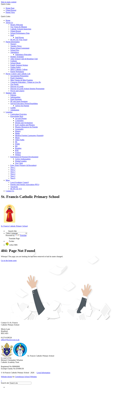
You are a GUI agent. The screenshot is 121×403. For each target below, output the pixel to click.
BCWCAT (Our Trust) (18, 40)
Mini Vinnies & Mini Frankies (21, 80)
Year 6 (12, 178)
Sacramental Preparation (19, 76)
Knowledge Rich (16, 116)
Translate (23, 235)
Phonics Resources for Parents (26, 127)
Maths (17, 133)
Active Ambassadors (22, 159)
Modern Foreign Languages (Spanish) (29, 135)
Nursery (13, 44)
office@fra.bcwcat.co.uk (10, 340)
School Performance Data (20, 33)
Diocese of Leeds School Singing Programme (27, 89)
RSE (17, 150)
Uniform (13, 61)
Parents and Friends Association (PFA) (24, 185)
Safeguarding (15, 97)
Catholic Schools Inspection (20, 29)
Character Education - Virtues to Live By (25, 82)
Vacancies (14, 187)
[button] (11, 16)
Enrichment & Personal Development (24, 157)
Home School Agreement (19, 48)
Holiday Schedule (17, 57)
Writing (18, 155)
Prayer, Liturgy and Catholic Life (18, 74)
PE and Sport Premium (19, 101)
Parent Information (13, 42)
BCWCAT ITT (16, 189)
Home (8, 20)
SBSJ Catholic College (19, 69)
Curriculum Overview (18, 114)
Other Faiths (19, 140)
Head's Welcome (16, 25)
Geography (19, 129)
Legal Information (43, 373)
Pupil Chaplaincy (16, 78)
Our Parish (14, 84)
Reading (18, 148)
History (18, 131)
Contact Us (10, 191)
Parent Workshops (17, 72)
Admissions (14, 110)
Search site (5, 383)
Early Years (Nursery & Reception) (23, 165)
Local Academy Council (19, 182)
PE (16, 142)
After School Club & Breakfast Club (24, 59)
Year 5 (12, 176)
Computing (19, 121)
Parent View (10, 12)
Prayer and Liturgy (17, 91)
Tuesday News (16, 46)
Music (17, 138)
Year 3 (12, 172)
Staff (12, 35)
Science (18, 153)
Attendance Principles (23, 55)
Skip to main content (8, 2)
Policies (13, 95)
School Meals (15, 63)
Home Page (10, 8)
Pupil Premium (16, 99)
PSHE (17, 144)
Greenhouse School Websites (26, 377)
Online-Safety (15, 67)
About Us (9, 23)
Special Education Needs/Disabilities (24, 104)
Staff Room (19, 37)
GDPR (13, 108)
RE (16, 146)
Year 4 (12, 174)
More (8, 180)
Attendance (14, 52)
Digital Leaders (21, 161)
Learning (9, 112)
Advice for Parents (22, 106)
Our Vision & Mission (18, 27)
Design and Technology (24, 123)
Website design (6, 377)
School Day (14, 50)
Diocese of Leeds (16, 86)
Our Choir (19, 163)
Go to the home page (9, 261)
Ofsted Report (11, 10)
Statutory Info (11, 93)
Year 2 (12, 170)
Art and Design (21, 118)
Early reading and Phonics (25, 125)
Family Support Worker (19, 65)
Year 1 (12, 167)
